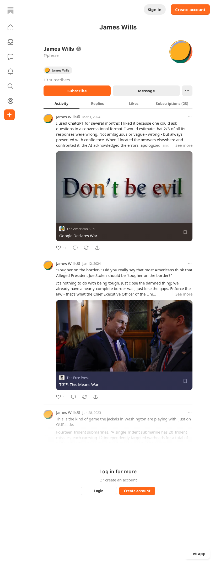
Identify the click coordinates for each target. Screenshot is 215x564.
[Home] (10, 10)
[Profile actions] (187, 90)
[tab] (61, 103)
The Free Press (78, 377)
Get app (198, 553)
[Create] (9, 114)
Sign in (155, 9)
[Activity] (10, 71)
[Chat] (10, 56)
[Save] (185, 232)
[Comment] (75, 247)
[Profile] (10, 101)
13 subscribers (57, 79)
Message (146, 90)
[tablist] (118, 103)
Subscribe (77, 90)
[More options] (190, 117)
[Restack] (86, 247)
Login (99, 491)
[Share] (97, 247)
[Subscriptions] (10, 42)
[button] (10, 27)
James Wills (66, 116)
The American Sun (81, 228)
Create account (190, 9)
